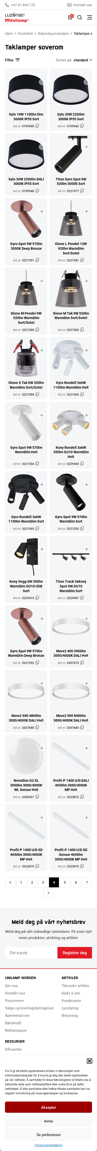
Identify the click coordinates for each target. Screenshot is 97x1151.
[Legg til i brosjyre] (42, 82)
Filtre (9, 59)
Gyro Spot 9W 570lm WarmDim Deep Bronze (26, 653)
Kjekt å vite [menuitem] (71, 992)
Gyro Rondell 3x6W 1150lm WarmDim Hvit (71, 385)
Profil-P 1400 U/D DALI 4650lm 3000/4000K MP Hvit (71, 785)
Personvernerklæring (48, 1145)
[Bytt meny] (89, 17)
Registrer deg (75, 952)
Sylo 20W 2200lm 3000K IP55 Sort (71, 116)
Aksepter (48, 1107)
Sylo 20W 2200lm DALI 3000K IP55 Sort (26, 181)
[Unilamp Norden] (34, 17)
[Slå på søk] (79, 17)
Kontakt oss (82, 5)
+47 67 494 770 (23, 5)
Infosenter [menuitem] (13, 1049)
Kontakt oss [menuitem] (15, 992)
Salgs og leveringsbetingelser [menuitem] (29, 1007)
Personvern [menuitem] (14, 1000)
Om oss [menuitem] (11, 985)
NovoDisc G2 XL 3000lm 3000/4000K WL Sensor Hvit (26, 785)
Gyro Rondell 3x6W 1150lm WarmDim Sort (26, 519)
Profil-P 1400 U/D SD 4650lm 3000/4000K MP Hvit (26, 854)
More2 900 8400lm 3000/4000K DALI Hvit (70, 718)
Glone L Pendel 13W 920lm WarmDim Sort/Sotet (71, 248)
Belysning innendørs (53, 33)
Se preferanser (49, 1134)
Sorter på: (64, 59)
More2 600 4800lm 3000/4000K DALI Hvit (26, 718)
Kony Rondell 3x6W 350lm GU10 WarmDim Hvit (71, 452)
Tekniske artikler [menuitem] (75, 985)
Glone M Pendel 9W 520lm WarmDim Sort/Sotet (26, 318)
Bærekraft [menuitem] (13, 1022)
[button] (89, 1061)
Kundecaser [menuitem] (71, 1000)
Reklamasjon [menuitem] (16, 1030)
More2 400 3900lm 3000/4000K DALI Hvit (70, 653)
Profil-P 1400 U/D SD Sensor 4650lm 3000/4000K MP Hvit (71, 854)
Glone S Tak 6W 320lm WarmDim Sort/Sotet (26, 385)
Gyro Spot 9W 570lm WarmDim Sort (71, 519)
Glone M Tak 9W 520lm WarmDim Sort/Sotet (71, 315)
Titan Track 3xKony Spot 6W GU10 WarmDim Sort (71, 586)
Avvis (48, 1120)
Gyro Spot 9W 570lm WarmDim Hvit (26, 449)
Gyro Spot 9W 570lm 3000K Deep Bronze (26, 246)
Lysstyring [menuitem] (70, 1007)
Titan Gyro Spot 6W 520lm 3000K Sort (71, 181)
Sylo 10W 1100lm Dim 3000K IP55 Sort (26, 116)
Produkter (25, 33)
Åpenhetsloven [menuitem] (17, 1015)
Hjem (9, 33)
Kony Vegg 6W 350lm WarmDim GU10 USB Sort (26, 586)
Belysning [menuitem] (70, 1015)
